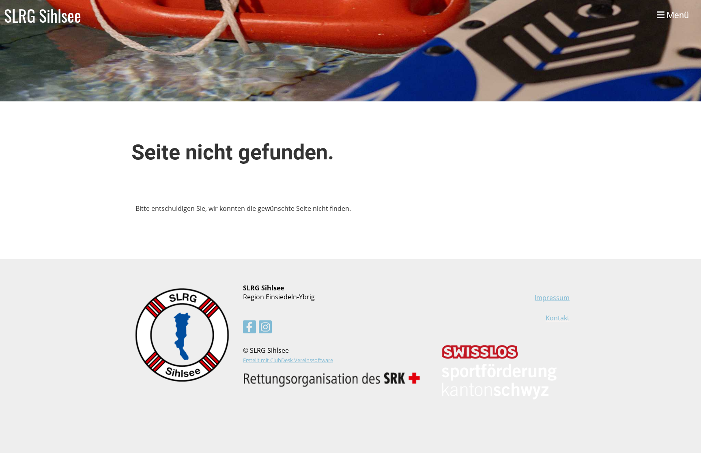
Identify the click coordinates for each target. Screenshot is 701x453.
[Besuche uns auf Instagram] (265, 328)
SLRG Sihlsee (42, 15)
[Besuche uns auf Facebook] (249, 328)
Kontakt (558, 317)
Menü (676, 15)
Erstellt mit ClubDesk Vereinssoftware (288, 360)
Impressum (552, 297)
